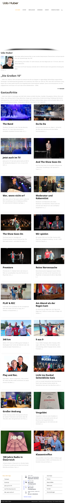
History (24, 9)
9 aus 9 (39, 339)
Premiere (8, 267)
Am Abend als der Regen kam (45, 304)
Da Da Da (41, 123)
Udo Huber (17, 9)
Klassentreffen (44, 454)
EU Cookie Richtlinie (58, 501)
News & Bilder (32, 9)
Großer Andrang (12, 411)
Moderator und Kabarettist (44, 197)
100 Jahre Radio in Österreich (13, 458)
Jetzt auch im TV (12, 157)
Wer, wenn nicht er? (14, 195)
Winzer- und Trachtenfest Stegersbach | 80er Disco (33, 478)
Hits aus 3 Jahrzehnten (33, 494)
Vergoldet (41, 412)
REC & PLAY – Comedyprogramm (32, 483)
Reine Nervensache (46, 267)
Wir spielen (42, 233)
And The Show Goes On (48, 161)
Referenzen (39, 9)
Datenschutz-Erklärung (45, 501)
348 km (7, 339)
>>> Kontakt (60, 88)
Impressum (35, 501)
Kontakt (47, 9)
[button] (3, 32)
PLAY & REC (9, 303)
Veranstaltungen (55, 9)
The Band (8, 123)
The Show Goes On (13, 233)
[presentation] (16, 112)
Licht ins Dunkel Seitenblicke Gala (45, 376)
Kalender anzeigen (27, 496)
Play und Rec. (10, 375)
